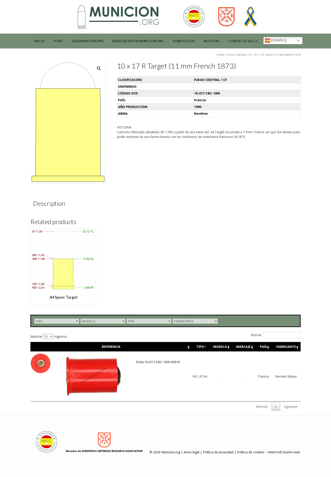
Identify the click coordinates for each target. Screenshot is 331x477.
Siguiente (290, 406)
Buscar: (256, 335)
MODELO (220, 346)
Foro (58, 41)
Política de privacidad (218, 452)
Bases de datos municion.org (138, 41)
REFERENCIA (111, 346)
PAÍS (263, 346)
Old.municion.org (88, 41)
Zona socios (184, 41)
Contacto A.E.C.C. (244, 41)
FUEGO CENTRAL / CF (239, 54)
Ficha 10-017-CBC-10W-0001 (157, 362)
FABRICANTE (286, 346)
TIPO (200, 346)
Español (278, 40)
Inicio (39, 41)
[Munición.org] (165, 16)
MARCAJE (243, 346)
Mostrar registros (48, 336)
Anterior (262, 406)
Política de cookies (250, 452)
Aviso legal (191, 452)
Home (220, 54)
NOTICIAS (212, 41)
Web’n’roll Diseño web (284, 452)
